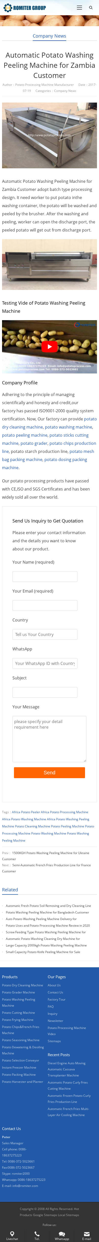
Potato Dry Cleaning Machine (22, 985)
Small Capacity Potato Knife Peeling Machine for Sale (43, 952)
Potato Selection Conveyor (20, 1060)
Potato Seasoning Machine (21, 1040)
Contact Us (55, 992)
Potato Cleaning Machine (32, 826)
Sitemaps (54, 1041)
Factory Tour (56, 999)
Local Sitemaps (68, 1215)
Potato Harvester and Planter (22, 1082)
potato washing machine (68, 427)
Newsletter (55, 1021)
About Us (54, 985)
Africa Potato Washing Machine (24, 819)
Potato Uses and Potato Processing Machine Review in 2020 (48, 925)
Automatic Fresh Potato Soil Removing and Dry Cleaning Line (48, 906)
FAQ (51, 1006)
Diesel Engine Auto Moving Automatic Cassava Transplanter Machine (67, 1069)
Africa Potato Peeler (26, 812)
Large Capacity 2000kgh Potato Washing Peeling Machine (46, 945)
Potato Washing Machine (48, 833)
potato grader (34, 443)
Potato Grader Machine (18, 992)
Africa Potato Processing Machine (64, 812)
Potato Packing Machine (19, 1074)
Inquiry (52, 1013)
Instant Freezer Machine (19, 1067)
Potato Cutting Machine (18, 1012)
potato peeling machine (24, 435)
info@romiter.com (25, 1186)
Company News (49, 36)
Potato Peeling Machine (67, 826)
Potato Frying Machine (18, 1020)
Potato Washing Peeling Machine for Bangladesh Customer (47, 912)
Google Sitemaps (45, 1215)
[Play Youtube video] (49, 347)
